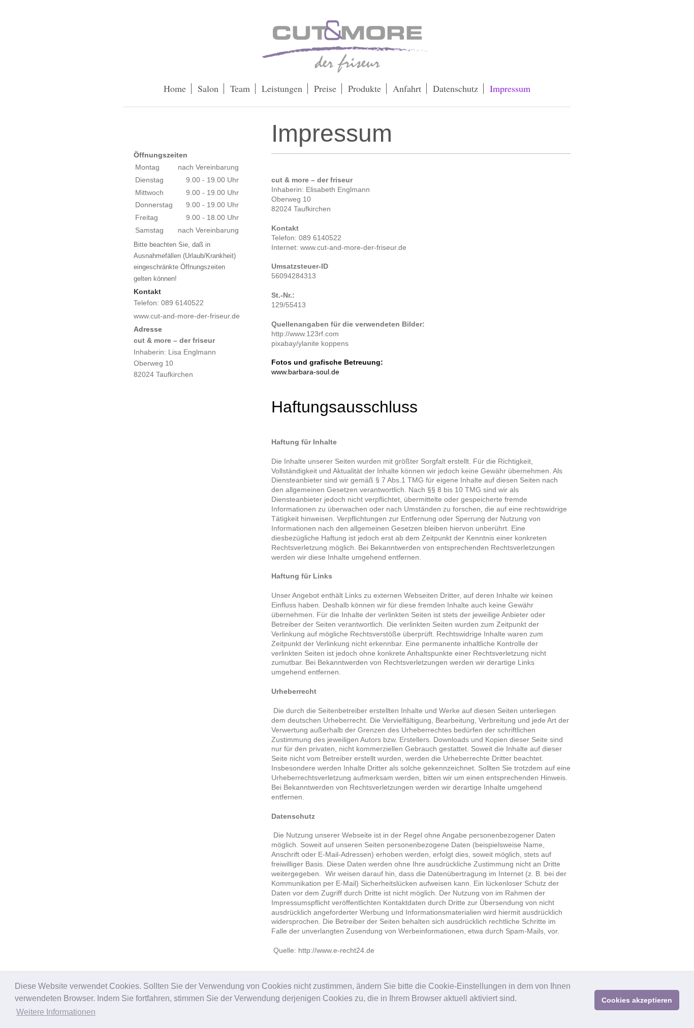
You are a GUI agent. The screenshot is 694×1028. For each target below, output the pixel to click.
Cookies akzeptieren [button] (637, 1000)
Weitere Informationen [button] (56, 1012)
